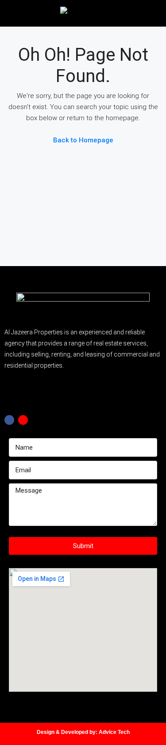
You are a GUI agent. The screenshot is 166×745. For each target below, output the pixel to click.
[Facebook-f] (9, 420)
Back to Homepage (83, 140)
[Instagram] (23, 420)
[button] (83, 394)
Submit (83, 546)
